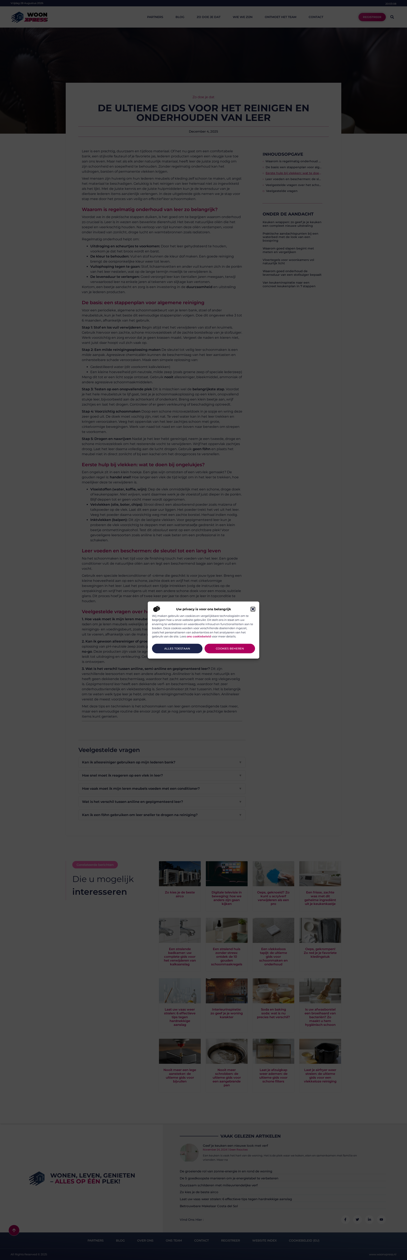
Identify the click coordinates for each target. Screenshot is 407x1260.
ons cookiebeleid (199, 636)
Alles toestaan (177, 648)
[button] (253, 609)
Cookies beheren (230, 648)
